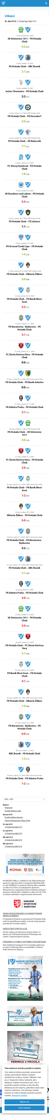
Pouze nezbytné (24, 1108)
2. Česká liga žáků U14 (13, 834)
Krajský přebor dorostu (14, 817)
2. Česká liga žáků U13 (13, 840)
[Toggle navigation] (46, 3)
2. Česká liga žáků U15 (13, 827)
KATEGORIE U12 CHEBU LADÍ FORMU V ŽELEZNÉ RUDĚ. (24, 942)
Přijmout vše (24, 1102)
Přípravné (8, 808)
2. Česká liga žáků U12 (13, 847)
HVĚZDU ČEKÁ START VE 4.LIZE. (15, 929)
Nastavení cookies (19, 1095)
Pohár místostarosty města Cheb (17, 821)
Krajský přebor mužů (13, 811)
